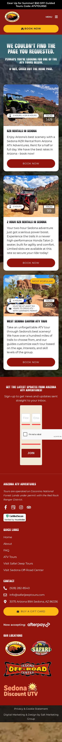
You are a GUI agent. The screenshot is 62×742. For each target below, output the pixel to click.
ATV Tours (10, 557)
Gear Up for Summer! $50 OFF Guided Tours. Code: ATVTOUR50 (31, 5)
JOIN (31, 453)
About (7, 543)
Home (7, 537)
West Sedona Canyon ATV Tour (27, 321)
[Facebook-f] (5, 507)
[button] (56, 16)
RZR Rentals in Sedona (22, 131)
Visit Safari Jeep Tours (18, 563)
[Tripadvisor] (29, 507)
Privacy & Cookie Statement (31, 708)
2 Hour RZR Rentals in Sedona (26, 222)
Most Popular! (42, 281)
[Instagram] (21, 507)
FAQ (6, 550)
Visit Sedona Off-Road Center (23, 570)
